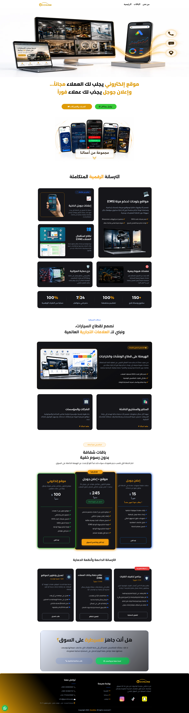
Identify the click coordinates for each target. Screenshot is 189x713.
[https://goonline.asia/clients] (94, 139)
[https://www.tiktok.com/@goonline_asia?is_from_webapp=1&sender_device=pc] (133, 698)
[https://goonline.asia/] (45, 4)
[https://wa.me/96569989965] (5, 708)
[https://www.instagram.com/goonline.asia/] (122, 698)
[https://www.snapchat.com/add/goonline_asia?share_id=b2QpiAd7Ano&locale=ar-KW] (144, 698)
